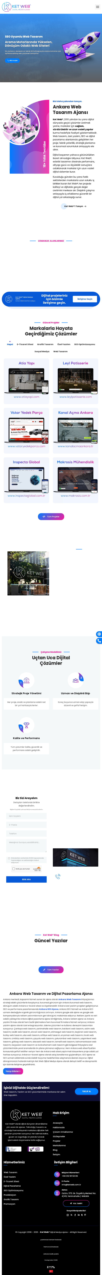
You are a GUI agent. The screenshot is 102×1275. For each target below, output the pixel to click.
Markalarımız (59, 1145)
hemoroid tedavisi (51, 1247)
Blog (55, 1150)
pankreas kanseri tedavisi (51, 1239)
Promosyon (9, 1204)
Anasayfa (58, 1123)
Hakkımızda (59, 1127)
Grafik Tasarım (11, 1199)
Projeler (56, 1141)
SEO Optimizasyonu (13, 1190)
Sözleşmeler (59, 1136)
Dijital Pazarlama (12, 1185)
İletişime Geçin (84, 299)
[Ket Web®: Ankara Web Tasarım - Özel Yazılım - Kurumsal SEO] (16, 7)
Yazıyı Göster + (13, 1071)
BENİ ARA (26, 879)
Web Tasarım (10, 1172)
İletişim (56, 1154)
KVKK (56, 1260)
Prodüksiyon (10, 1194)
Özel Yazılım (10, 1176)
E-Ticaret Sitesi (11, 1181)
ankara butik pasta (51, 1254)
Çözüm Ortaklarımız (63, 1132)
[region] (51, 48)
